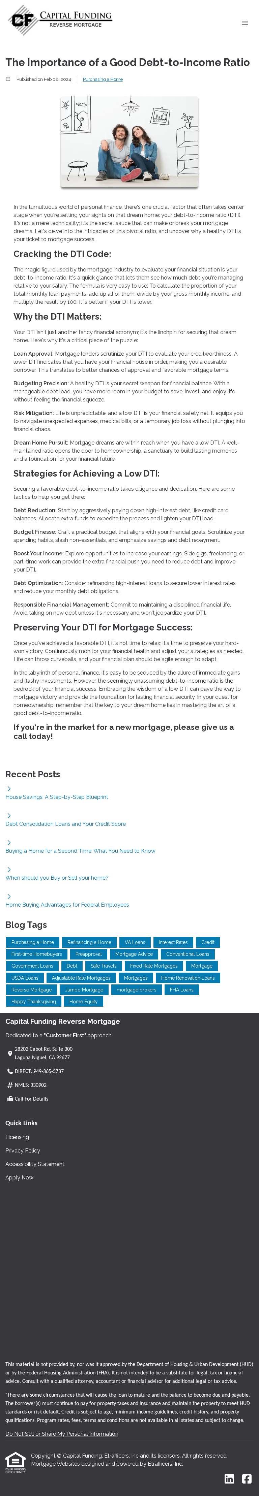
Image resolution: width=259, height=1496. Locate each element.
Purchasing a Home (103, 79)
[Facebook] (247, 1479)
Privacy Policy (22, 1150)
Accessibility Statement (34, 1164)
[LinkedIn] (229, 1479)
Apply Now (19, 1177)
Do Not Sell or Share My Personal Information (61, 1434)
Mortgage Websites (56, 1464)
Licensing (17, 1137)
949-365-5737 (48, 1071)
